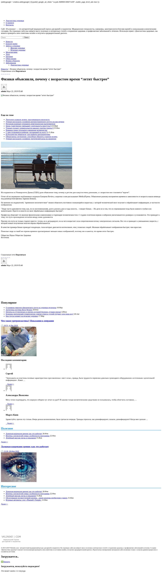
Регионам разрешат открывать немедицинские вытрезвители (30, 124)
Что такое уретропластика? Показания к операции (27, 321)
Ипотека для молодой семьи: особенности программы (27, 436)
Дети (8, 54)
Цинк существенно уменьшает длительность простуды (28, 126)
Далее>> (10, 384)
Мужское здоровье (17, 50)
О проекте (10, 23)
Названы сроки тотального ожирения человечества (26, 130)
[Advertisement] (81, 103)
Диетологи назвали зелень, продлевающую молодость (28, 120)
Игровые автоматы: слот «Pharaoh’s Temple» (23, 500)
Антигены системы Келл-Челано (19, 310)
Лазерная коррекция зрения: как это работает (24, 434)
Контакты (10, 25)
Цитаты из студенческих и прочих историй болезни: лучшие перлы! (33, 312)
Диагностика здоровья (15, 21)
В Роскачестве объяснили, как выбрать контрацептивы (28, 134)
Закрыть (5, 562)
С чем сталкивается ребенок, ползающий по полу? (26, 132)
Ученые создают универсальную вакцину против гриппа (29, 128)
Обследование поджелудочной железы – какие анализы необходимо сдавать (36, 498)
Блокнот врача (11, 44)
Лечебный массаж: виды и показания (21, 438)
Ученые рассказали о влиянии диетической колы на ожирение (31, 139)
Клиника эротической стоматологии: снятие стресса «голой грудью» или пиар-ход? (40, 314)
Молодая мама (11, 52)
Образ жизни (11, 59)
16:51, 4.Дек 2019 (9, 325)
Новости (9, 42)
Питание (9, 57)
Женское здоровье (17, 48)
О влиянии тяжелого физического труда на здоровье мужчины (31, 308)
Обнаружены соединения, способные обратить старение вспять (31, 137)
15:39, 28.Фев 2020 (10, 451)
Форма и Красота (13, 61)
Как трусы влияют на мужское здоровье (22, 316)
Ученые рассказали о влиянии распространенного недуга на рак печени (35, 122)
